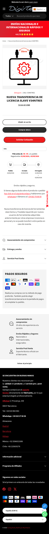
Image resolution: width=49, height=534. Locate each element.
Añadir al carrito (24, 122)
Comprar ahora (24, 130)
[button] (44, 514)
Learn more (33, 2)
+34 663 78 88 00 (34, 196)
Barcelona (7, 431)
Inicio (4, 41)
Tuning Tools (11, 528)
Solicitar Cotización (24, 139)
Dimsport (17, 93)
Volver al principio (24, 363)
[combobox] (24, 16)
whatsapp (12, 196)
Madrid (6, 426)
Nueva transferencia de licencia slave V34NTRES (23, 41)
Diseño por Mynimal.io (23, 528)
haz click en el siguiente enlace (17, 193)
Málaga (6, 436)
